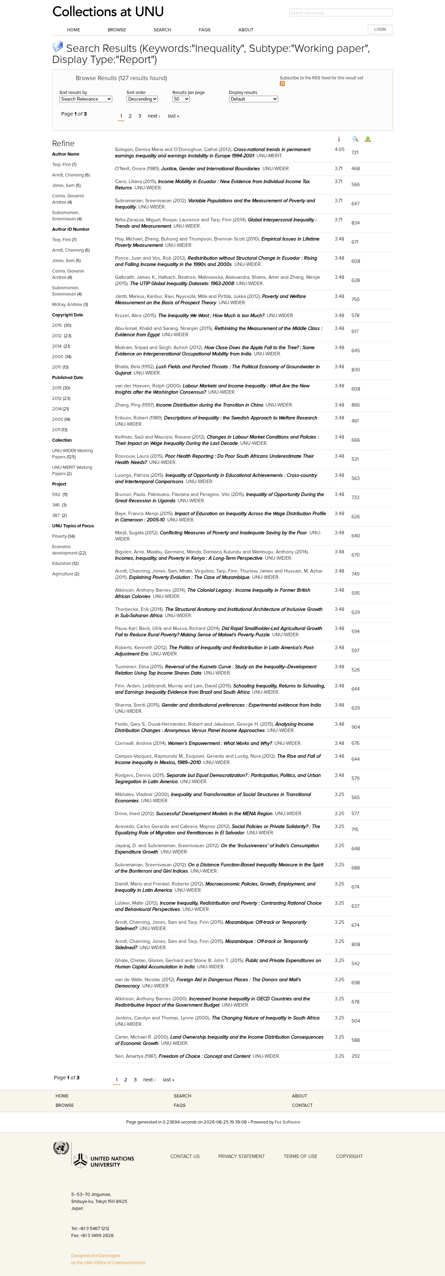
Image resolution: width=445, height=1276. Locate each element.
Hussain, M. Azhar (303, 571)
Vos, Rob (161, 258)
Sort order (136, 92)
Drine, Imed (127, 814)
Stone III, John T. (211, 960)
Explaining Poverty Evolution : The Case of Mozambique (189, 577)
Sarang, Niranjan (180, 328)
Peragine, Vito (215, 494)
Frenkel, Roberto (171, 884)
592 (56, 494)
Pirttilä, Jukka (232, 296)
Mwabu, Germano (165, 552)
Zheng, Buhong (161, 239)
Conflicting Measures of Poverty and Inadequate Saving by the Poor (233, 533)
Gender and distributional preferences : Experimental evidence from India (241, 705)
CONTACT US (185, 1156)
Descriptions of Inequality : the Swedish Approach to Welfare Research (240, 418)
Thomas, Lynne (177, 1018)
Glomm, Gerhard (165, 960)
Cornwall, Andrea (133, 743)
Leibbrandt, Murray (163, 686)
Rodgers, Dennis (133, 775)
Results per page (188, 92)
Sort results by (73, 92)
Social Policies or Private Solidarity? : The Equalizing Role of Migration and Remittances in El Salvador (217, 830)
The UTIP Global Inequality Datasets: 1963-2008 (182, 283)
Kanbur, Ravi (160, 296)
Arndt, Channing (68, 175)
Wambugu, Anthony (273, 552)
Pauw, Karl (126, 628)
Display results (243, 92)
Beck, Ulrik (150, 628)
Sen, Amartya (129, 1056)
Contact (302, 1105)
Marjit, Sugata (129, 533)
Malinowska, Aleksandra (223, 277)
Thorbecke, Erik (132, 609)
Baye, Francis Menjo (137, 514)
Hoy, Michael (128, 239)
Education (61, 563)
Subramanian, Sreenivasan (143, 201)
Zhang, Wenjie (305, 277)
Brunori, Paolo (130, 494)
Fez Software (287, 1122)
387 (56, 515)
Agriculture (62, 574)
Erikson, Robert (131, 418)
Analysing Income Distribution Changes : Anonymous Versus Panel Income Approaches (214, 727)
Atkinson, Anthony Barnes (143, 590)
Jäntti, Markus (130, 296)
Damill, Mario (128, 884)
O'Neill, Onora (130, 169)
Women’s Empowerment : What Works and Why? (220, 743)
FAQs (205, 30)
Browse (117, 30)
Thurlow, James (256, 571)
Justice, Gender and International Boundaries (210, 169)
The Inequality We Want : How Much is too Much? (211, 315)
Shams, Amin (265, 277)
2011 (56, 367)
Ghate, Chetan (130, 960)
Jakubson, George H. (236, 724)
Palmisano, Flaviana (168, 494)
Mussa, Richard (189, 628)
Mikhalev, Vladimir (134, 794)
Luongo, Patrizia (132, 475)
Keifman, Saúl (129, 437)
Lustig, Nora (248, 756)
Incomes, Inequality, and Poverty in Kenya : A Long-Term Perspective (188, 558)
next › (154, 116)
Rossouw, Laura (132, 456)
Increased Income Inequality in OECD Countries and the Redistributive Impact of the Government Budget (212, 1002)
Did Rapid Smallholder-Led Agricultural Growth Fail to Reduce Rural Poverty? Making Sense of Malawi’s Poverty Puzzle (218, 631)
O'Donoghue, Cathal (195, 149)
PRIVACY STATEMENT (241, 1156)
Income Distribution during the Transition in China (209, 405)
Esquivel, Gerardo (205, 756)
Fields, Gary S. (130, 724)
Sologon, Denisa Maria (139, 149)
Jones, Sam (63, 185)
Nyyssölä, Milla (191, 296)
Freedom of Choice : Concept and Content (204, 1056)
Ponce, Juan (128, 258)
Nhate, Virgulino (196, 571)
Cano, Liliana (128, 181)
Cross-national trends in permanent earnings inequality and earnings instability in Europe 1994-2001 (212, 153)
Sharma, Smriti (130, 705)
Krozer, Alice (128, 315)
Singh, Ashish (173, 347)
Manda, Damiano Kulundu (214, 552)
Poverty (59, 536)
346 (56, 505)
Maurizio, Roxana (172, 437)
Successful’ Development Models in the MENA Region (214, 814)
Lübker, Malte (129, 903)
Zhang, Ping (127, 405)
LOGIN (380, 29)
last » (173, 116)
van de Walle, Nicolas (137, 980)
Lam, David (205, 686)
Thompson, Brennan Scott (217, 239)
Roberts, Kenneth (134, 648)
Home (73, 30)
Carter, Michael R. (133, 1037)
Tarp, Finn (61, 164)
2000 (57, 357)
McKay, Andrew (67, 304)
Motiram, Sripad (131, 347)
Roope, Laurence (181, 220)
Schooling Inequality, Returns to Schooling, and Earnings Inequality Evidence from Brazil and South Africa (220, 689)
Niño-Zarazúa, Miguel (137, 220)
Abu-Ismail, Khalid (133, 328)
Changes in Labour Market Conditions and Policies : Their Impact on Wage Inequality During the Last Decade (217, 440)
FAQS (180, 1105)
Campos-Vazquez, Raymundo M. (149, 756)
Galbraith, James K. (135, 277)
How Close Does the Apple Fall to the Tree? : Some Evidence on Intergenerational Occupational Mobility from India (215, 351)
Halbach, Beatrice (177, 277)
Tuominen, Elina (132, 667)
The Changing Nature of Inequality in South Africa (265, 1018)
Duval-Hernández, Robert (175, 724)
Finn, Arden (127, 686)
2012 (57, 336)
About (245, 30)
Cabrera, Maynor (198, 826)
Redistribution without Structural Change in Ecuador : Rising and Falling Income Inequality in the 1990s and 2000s (216, 261)
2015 (57, 325)
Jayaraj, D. (126, 846)
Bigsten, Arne (129, 552)
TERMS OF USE (300, 1156)
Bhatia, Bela (127, 367)
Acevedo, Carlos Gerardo (142, 826)
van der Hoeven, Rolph (140, 386)
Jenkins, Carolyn (133, 1018)
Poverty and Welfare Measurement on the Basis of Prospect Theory (210, 299)
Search (162, 30)
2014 (57, 346)
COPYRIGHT (349, 1156)
